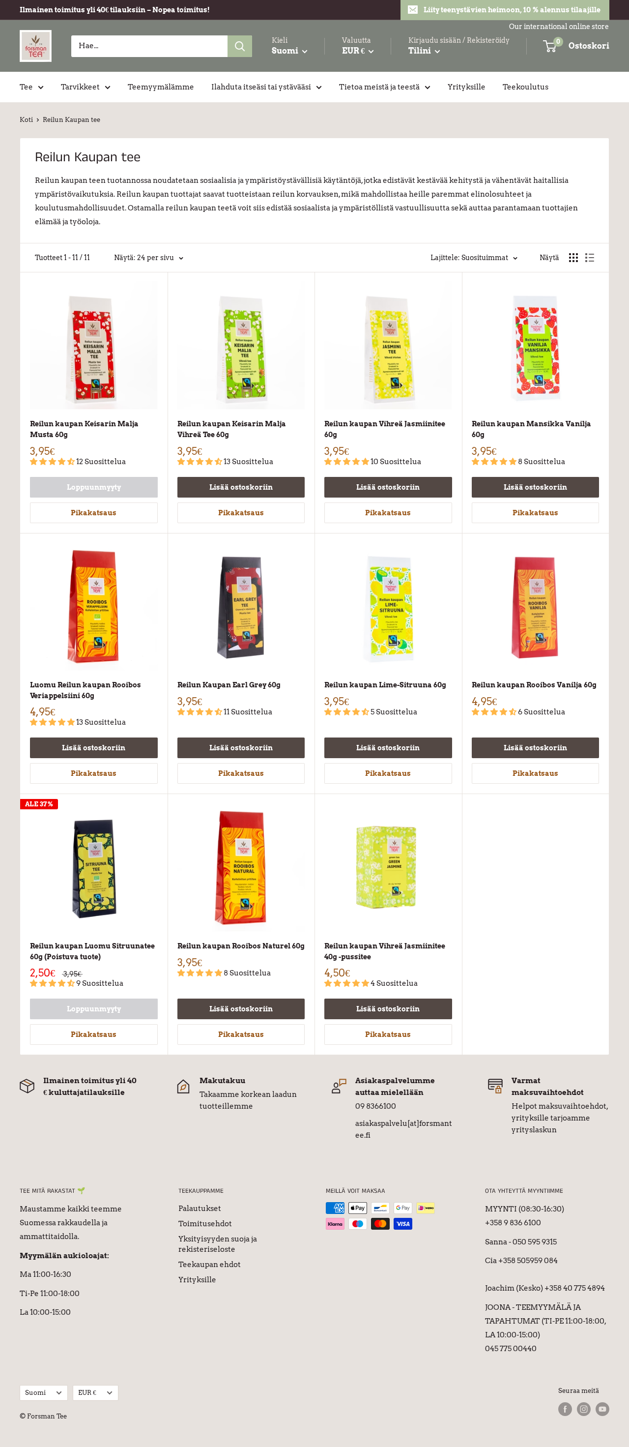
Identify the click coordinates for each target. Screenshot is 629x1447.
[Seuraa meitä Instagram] (584, 1409)
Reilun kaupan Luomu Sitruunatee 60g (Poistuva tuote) (92, 951)
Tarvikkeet (80, 87)
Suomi (35, 1392)
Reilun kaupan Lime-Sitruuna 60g (385, 685)
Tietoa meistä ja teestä (379, 87)
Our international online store (559, 26)
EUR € (87, 1392)
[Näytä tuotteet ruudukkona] (573, 257)
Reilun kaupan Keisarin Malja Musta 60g (84, 429)
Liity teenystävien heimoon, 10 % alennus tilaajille (512, 10)
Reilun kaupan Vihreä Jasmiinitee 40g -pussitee (384, 951)
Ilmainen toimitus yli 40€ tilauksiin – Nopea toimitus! (115, 10)
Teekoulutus (525, 87)
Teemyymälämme (161, 87)
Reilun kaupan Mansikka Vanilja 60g (531, 429)
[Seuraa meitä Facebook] (565, 1409)
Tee (26, 87)
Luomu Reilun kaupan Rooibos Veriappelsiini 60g (85, 690)
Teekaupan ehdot (209, 1264)
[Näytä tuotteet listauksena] (589, 257)
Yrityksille (467, 87)
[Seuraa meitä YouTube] (602, 1409)
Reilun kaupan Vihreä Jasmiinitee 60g (384, 429)
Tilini (420, 51)
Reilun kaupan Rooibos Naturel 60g (241, 946)
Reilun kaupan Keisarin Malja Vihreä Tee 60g (231, 429)
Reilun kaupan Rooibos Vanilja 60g (534, 685)
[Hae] (240, 46)
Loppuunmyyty (94, 487)
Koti (26, 119)
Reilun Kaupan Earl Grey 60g (229, 685)
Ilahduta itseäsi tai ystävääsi (261, 87)
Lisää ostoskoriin (241, 487)
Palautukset (199, 1208)
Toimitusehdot (205, 1223)
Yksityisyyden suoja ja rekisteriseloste (217, 1244)
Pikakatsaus (93, 513)
